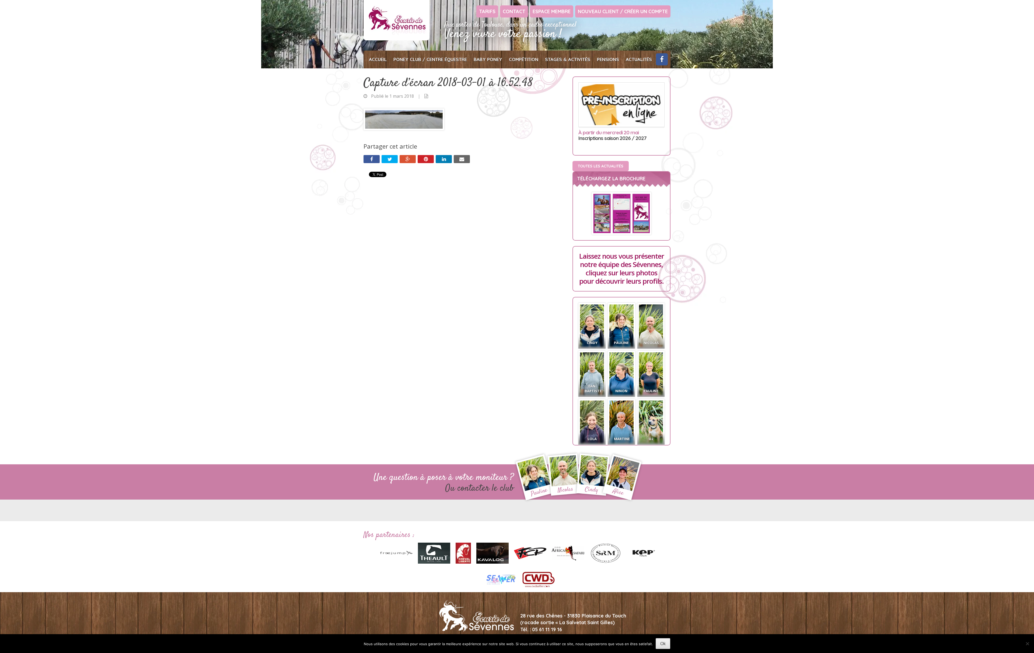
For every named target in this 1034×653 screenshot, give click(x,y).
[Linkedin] (444, 159)
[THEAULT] (434, 552)
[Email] (462, 159)
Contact (514, 11)
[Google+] (408, 159)
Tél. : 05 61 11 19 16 (541, 629)
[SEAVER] (501, 578)
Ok (663, 643)
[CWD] (538, 578)
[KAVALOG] (492, 552)
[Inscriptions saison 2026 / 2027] (621, 104)
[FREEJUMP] (396, 552)
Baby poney (488, 59)
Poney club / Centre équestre (430, 59)
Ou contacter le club (479, 488)
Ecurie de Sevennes (396, 20)
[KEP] (643, 552)
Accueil (378, 59)
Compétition (523, 59)
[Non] (1027, 643)
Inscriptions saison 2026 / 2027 (612, 135)
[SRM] (605, 552)
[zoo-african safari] (568, 552)
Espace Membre (552, 11)
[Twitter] (390, 159)
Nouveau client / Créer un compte (623, 11)
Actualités (639, 59)
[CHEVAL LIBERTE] (463, 552)
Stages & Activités (567, 59)
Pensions (608, 59)
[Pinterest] (426, 159)
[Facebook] (372, 159)
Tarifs (487, 11)
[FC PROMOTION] (530, 552)
